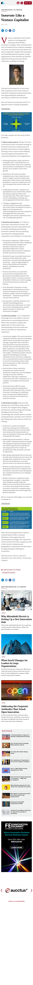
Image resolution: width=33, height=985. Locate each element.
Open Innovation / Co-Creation (11, 10)
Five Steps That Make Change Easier (19, 752)
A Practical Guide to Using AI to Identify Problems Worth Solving (20, 735)
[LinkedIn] (2, 30)
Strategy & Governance (8, 572)
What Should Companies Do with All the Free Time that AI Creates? (21, 786)
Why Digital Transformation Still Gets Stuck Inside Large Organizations (20, 795)
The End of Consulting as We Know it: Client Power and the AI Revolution (21, 812)
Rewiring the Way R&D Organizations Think (17, 802)
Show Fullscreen (6, 109)
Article (3, 613)
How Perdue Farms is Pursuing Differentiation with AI (20, 744)
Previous (1, 890)
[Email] (13, 30)
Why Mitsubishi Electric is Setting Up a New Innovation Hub (16, 619)
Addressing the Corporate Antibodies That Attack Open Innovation (14, 709)
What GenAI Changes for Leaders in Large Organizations (14, 663)
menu (26, 3)
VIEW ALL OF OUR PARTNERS (16, 901)
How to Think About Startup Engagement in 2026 (19, 769)
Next (31, 890)
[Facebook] (10, 30)
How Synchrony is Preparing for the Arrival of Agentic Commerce (20, 760)
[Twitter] (6, 30)
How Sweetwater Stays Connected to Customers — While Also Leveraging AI (21, 778)
